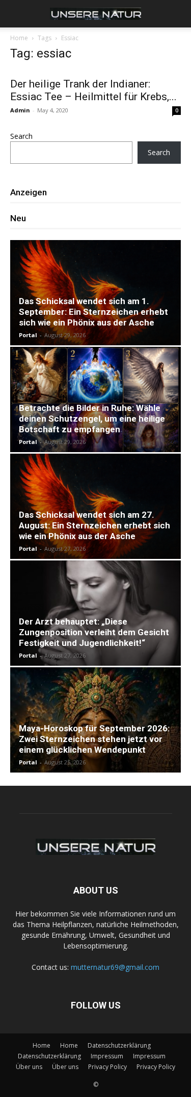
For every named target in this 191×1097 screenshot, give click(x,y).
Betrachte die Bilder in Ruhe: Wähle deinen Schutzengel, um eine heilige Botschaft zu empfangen (92, 418)
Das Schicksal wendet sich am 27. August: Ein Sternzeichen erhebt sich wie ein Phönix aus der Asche (94, 525)
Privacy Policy (107, 1066)
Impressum (107, 1056)
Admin (20, 110)
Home (19, 38)
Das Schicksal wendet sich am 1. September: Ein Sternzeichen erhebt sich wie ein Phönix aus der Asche (93, 312)
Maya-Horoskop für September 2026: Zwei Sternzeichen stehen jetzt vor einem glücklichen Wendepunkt (94, 739)
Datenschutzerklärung (119, 1045)
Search (21, 136)
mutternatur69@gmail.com (115, 967)
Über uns (29, 1066)
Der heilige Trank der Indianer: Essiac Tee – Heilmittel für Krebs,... (93, 90)
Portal (28, 335)
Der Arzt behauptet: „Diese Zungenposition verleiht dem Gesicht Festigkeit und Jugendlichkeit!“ (94, 632)
